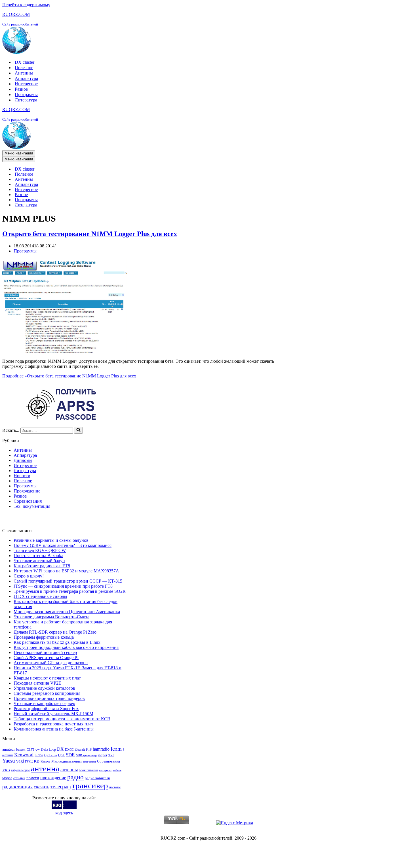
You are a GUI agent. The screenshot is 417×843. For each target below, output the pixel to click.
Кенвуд (45, 761)
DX (60, 749)
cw (37, 749)
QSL (61, 755)
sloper (102, 755)
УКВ (6, 770)
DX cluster (24, 62)
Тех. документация (32, 506)
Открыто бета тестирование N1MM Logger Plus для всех (89, 233)
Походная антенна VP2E (37, 683)
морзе (7, 778)
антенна (45, 768)
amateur (8, 749)
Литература (26, 99)
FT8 (89, 749)
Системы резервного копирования (47, 693)
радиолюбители (97, 778)
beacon (21, 749)
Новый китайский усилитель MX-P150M (53, 713)
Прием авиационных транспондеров (49, 698)
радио (75, 777)
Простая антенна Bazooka (38, 555)
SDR (70, 754)
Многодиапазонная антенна (73, 761)
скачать (41, 786)
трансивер (90, 785)
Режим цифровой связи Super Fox (46, 708)
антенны (69, 769)
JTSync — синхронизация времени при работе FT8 (63, 586)
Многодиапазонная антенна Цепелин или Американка (67, 611)
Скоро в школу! (29, 576)
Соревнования (28, 501)
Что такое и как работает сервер (44, 703)
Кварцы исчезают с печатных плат (47, 678)
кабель (117, 770)
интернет (105, 770)
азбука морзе (20, 770)
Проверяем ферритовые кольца (44, 637)
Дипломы (23, 460)
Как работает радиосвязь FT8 (42, 565)
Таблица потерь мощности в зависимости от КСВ (62, 718)
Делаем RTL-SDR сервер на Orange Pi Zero (55, 632)
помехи (32, 778)
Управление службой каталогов (44, 688)
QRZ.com (50, 755)
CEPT (30, 749)
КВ (36, 761)
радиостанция (17, 786)
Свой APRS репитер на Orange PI (46, 657)
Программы (26, 94)
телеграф (60, 786)
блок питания (88, 770)
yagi (20, 761)
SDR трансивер (86, 755)
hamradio (101, 749)
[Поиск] (78, 430)
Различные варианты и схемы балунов (51, 540)
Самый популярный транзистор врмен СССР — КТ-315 (68, 581)
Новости (22, 475)
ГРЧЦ (29, 761)
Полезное (24, 67)
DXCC (69, 749)
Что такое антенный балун (39, 560)
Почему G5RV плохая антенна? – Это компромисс (62, 545)
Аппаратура (26, 78)
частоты (115, 787)
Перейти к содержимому (26, 4)
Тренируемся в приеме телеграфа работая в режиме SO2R (70, 591)
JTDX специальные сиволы (40, 596)
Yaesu (8, 761)
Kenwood (23, 754)
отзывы (19, 778)
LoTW (39, 755)
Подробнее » (69, 375)
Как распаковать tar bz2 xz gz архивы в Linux (57, 642)
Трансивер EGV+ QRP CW (40, 550)
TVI (111, 755)
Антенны (24, 73)
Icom (116, 749)
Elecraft (80, 749)
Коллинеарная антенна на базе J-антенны (54, 729)
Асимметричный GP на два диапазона (51, 662)
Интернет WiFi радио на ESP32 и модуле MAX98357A (66, 570)
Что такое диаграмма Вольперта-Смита (51, 616)
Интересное (26, 83)
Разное (21, 89)
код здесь (64, 812)
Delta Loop (48, 749)
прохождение (53, 777)
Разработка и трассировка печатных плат (53, 723)
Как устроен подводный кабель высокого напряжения (66, 647)
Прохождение (27, 491)
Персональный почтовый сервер (45, 652)
